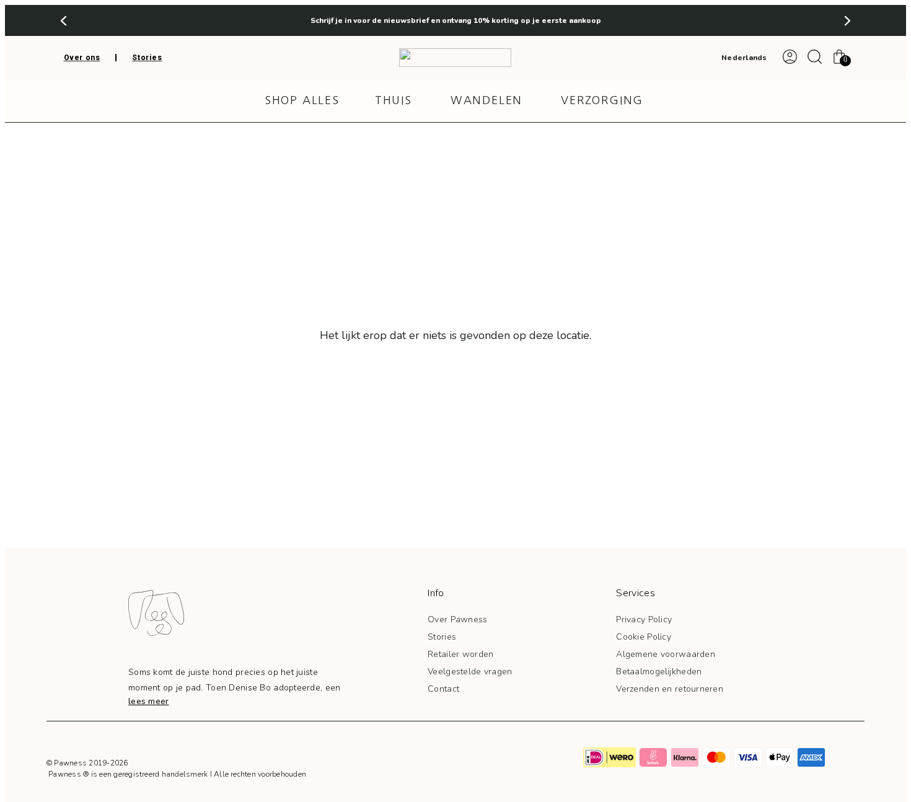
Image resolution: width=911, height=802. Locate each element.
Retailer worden (460, 654)
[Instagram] (427, 757)
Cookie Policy (643, 637)
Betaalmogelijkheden (659, 671)
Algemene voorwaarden (665, 654)
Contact (443, 689)
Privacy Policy (644, 619)
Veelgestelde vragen (470, 671)
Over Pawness (457, 619)
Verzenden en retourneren (669, 689)
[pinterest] (482, 757)
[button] (63, 21)
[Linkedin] (509, 757)
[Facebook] (455, 757)
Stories (442, 637)
